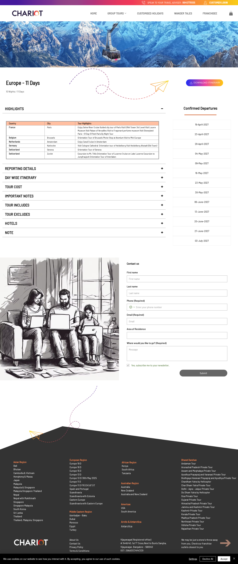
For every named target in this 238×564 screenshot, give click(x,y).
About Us (74, 539)
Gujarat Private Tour (191, 499)
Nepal (16, 494)
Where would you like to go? (146, 342)
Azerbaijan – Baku (78, 515)
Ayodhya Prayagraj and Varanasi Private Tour (203, 474)
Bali (15, 465)
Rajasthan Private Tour (192, 528)
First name (132, 272)
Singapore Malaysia (23, 505)
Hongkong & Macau (23, 476)
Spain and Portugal (79, 488)
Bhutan (17, 469)
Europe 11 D (75, 481)
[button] (231, 13)
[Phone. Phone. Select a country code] (132, 307)
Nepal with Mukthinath (24, 498)
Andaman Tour (188, 463)
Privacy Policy (76, 546)
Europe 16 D (75, 467)
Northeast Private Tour (192, 521)
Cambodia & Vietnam (23, 472)
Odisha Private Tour (191, 524)
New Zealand (127, 490)
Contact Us (74, 543)
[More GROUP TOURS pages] (125, 13)
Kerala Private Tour (190, 514)
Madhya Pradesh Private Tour (195, 517)
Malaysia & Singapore (24, 487)
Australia (125, 486)
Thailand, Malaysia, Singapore (28, 519)
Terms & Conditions (79, 550)
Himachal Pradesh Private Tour (196, 503)
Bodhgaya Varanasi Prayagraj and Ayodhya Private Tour (208, 477)
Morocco (73, 522)
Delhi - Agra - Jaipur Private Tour (197, 488)
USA (123, 507)
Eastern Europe (77, 499)
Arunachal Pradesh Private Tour (197, 467)
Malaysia (17, 483)
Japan (16, 480)
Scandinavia (76, 492)
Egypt (72, 526)
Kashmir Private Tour (191, 510)
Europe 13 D (75, 474)
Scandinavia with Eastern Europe (86, 503)
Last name (132, 286)
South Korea (19, 508)
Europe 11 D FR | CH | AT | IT (82, 485)
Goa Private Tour (189, 496)
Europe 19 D (75, 463)
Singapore (18, 501)
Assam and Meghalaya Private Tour (198, 470)
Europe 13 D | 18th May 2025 (83, 477)
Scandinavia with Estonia (82, 496)
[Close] (234, 558)
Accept (224, 558)
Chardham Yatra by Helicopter (196, 481)
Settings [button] (193, 558)
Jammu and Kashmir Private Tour (198, 506)
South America (128, 511)
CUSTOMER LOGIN (218, 2)
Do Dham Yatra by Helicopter (195, 492)
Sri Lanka (18, 512)
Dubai (72, 518)
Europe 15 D (75, 470)
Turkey (72, 529)
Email (135, 314)
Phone (136, 300)
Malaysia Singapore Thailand (27, 490)
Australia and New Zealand (134, 494)
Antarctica (126, 526)
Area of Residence (136, 328)
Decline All (207, 558)
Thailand (17, 516)
